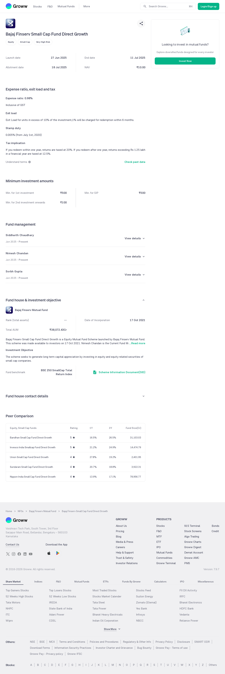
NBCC (140, 620)
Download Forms (40, 648)
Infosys (140, 614)
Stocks (160, 526)
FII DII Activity (188, 590)
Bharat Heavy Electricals (107, 614)
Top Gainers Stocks (17, 590)
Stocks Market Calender (106, 596)
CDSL (52, 620)
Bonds (215, 526)
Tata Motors (13, 602)
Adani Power (56, 614)
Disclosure (183, 642)
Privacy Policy (164, 642)
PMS (187, 563)
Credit (215, 531)
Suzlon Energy (144, 596)
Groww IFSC (74, 654)
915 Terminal (192, 526)
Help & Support (125, 552)
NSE (32, 642)
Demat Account (193, 552)
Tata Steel (98, 602)
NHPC (9, 608)
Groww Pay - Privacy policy (46, 654)
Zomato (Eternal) (146, 602)
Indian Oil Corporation (105, 620)
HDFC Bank (186, 608)
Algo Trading (191, 536)
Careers (120, 547)
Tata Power (99, 608)
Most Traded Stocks (104, 590)
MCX (52, 642)
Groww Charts (192, 542)
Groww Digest (192, 547)
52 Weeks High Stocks (19, 596)
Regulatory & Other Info (137, 642)
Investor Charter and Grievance (114, 648)
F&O (159, 531)
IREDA (53, 602)
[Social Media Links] (8, 554)
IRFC (182, 596)
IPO (158, 547)
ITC (8, 614)
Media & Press (124, 542)
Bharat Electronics (190, 602)
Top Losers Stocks (60, 590)
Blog (118, 536)
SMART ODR (202, 642)
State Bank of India (60, 608)
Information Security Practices (72, 648)
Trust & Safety (124, 558)
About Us (121, 526)
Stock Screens (193, 531)
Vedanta (184, 614)
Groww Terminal (166, 563)
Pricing (120, 531)
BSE (42, 642)
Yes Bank (141, 608)
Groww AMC (191, 558)
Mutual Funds (164, 552)
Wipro (9, 620)
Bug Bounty (144, 648)
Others (213, 665)
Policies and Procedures (104, 642)
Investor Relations (127, 563)
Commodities (164, 558)
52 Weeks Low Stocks (62, 596)
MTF (159, 536)
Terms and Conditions (72, 642)
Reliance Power (188, 620)
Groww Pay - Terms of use (172, 648)
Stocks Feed (143, 590)
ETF (158, 542)
